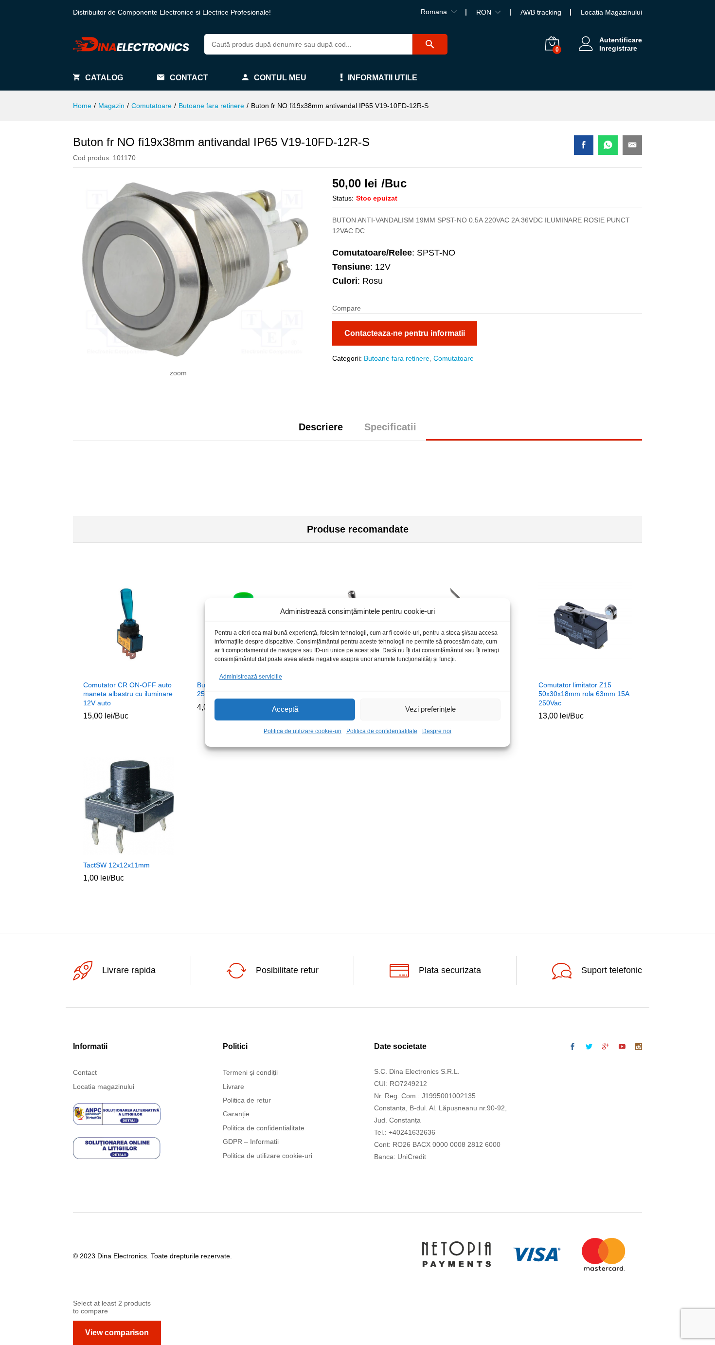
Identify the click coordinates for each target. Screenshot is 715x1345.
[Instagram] (638, 1047)
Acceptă (285, 709)
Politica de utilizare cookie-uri (302, 731)
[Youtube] (622, 1047)
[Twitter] (589, 1047)
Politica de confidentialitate (381, 731)
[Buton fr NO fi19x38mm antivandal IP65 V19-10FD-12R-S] (583, 145)
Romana (434, 11)
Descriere (321, 427)
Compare (152, 669)
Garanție (236, 1114)
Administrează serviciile (250, 676)
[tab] (321, 431)
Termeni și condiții (250, 1072)
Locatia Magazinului (611, 12)
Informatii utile (382, 78)
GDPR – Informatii (251, 1141)
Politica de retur (247, 1100)
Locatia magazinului (103, 1086)
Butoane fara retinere (396, 358)
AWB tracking (540, 12)
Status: (343, 198)
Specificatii (390, 427)
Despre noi (436, 731)
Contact (189, 78)
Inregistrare (618, 48)
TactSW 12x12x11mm (116, 865)
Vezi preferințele (430, 709)
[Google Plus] (605, 1047)
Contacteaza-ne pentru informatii (404, 333)
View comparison (117, 1332)
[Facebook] (572, 1047)
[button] (107, 669)
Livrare (233, 1086)
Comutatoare (453, 358)
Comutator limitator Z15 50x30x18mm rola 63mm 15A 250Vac (583, 693)
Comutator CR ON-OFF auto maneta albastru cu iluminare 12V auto (128, 693)
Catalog (104, 78)
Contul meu (280, 78)
